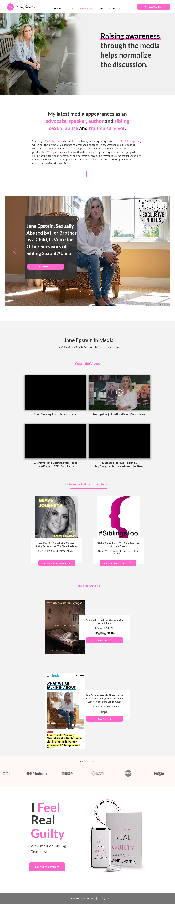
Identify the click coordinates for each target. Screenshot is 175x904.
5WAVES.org (46, 152)
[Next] (160, 251)
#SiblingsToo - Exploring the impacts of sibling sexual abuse (118, 552)
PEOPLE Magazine (130, 141)
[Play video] (119, 392)
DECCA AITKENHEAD (104, 628)
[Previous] (14, 251)
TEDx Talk (48, 141)
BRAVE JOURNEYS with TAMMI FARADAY (56, 551)
